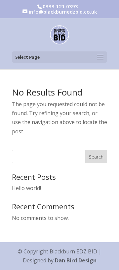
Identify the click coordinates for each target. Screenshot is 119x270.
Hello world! (26, 188)
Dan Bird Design (76, 260)
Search (96, 157)
